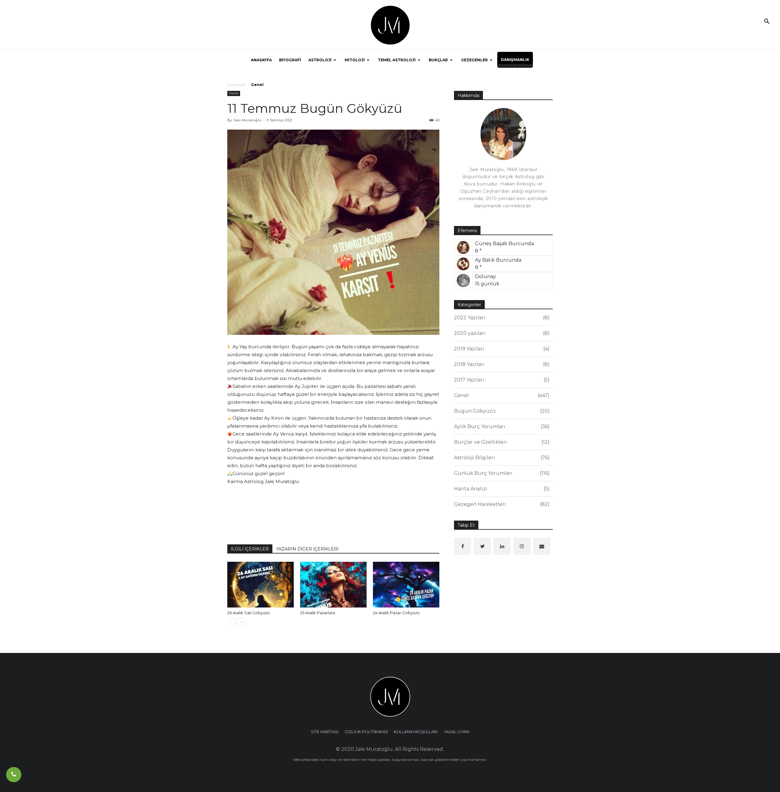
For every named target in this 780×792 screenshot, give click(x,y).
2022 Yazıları (501, 318)
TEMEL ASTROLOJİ (397, 60)
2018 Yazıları (501, 364)
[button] (766, 22)
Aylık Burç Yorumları (501, 426)
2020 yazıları (501, 333)
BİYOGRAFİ (290, 60)
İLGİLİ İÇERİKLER (250, 549)
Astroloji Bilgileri (501, 458)
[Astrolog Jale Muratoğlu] (390, 25)
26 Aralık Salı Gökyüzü (248, 612)
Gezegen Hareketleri (501, 504)
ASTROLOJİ (320, 60)
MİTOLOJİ (355, 60)
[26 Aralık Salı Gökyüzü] (260, 584)
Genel (233, 93)
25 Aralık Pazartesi (317, 612)
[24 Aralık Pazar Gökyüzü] (406, 584)
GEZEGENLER (474, 60)
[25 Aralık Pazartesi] (333, 584)
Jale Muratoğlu (247, 120)
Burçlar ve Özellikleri (501, 442)
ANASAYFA (261, 60)
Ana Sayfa (236, 84)
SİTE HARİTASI (325, 731)
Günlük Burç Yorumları (501, 473)
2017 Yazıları (501, 380)
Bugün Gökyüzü (501, 411)
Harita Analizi (501, 489)
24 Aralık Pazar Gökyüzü (396, 612)
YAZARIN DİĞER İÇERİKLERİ (307, 549)
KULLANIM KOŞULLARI (416, 731)
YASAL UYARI (456, 731)
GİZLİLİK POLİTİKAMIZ (366, 731)
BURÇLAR (438, 60)
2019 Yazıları (501, 349)
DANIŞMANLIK (515, 59)
